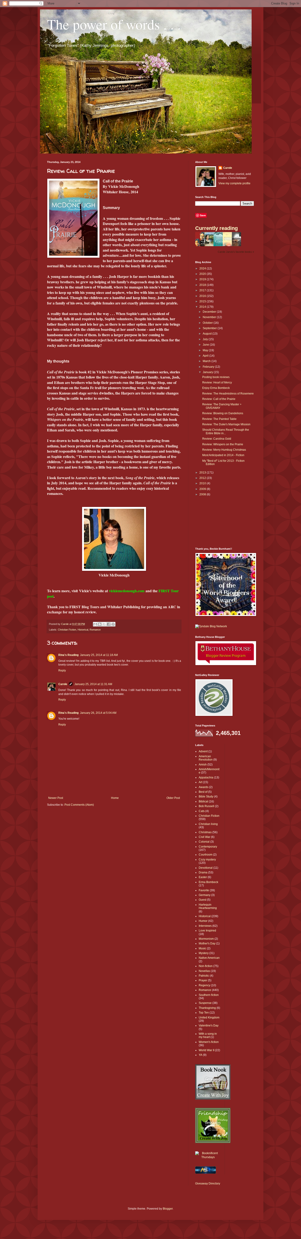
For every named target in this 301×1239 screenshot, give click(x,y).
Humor (203, 921)
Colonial (204, 841)
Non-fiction (206, 966)
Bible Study (206, 796)
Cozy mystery (207, 859)
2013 (203, 472)
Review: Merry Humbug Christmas (224, 449)
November (210, 317)
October (208, 322)
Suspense (205, 1003)
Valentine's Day (208, 1025)
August (207, 333)
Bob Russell (206, 806)
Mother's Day (207, 943)
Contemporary (208, 846)
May (206, 350)
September (210, 328)
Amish (203, 764)
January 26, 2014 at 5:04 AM (98, 712)
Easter (203, 877)
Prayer (203, 980)
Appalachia (206, 777)
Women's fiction (209, 1042)
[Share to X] (104, 624)
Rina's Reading (68, 655)
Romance (95, 629)
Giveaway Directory (207, 1183)
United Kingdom (209, 1017)
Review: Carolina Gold (216, 438)
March (207, 361)
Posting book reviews (216, 377)
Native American (209, 957)
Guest (202, 899)
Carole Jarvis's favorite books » (236, 251)
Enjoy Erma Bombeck (216, 388)
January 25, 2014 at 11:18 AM (99, 655)
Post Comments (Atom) (79, 804)
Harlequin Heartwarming (208, 906)
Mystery (204, 953)
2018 (203, 285)
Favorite (204, 890)
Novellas (204, 971)
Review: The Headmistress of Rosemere (228, 393)
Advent (203, 751)
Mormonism (206, 938)
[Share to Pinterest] (113, 624)
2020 (203, 274)
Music (202, 948)
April (206, 355)
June (206, 344)
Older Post (173, 798)
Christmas (205, 832)
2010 (203, 483)
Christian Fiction (67, 629)
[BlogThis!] (99, 624)
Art (200, 782)
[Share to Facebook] (108, 624)
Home (115, 798)
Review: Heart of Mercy (217, 382)
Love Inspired (207, 930)
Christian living (208, 824)
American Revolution (206, 758)
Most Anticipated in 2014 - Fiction (223, 455)
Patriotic (204, 975)
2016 (203, 296)
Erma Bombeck (208, 882)
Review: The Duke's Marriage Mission (226, 424)
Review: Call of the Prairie (218, 399)
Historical (83, 629)
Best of (203, 791)
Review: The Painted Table (219, 419)
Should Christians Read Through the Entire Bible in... (225, 431)
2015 (203, 301)
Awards (203, 787)
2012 (203, 478)
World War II (206, 1050)
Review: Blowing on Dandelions (222, 413)
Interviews (205, 925)
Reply (62, 670)
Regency (204, 985)
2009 (203, 489)
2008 (203, 494)
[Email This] (95, 624)
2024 (203, 268)
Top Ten (204, 1012)
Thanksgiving (207, 1008)
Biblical (203, 801)
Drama (203, 872)
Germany (204, 895)
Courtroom (205, 854)
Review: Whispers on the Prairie (222, 444)
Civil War (204, 837)
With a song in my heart (208, 1035)
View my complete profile (234, 183)
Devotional (206, 867)
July (206, 339)
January (208, 372)
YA (200, 1055)
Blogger (168, 1208)
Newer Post (55, 798)
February (209, 366)
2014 (203, 306)
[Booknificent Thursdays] (208, 1157)
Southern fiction (209, 995)
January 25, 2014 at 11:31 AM (93, 684)
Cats (202, 811)
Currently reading (216, 228)
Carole (62, 684)
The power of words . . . (114, 24)
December (210, 311)
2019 (203, 279)
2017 (203, 290)
